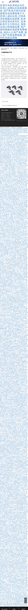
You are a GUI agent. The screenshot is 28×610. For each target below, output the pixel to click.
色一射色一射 (19, 200)
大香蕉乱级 (13, 266)
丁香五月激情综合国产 (16, 335)
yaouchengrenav (23, 591)
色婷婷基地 (14, 188)
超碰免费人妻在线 (23, 203)
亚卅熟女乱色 (15, 260)
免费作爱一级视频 (18, 396)
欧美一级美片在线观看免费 (18, 597)
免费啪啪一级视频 (12, 341)
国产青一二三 (13, 504)
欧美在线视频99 (8, 452)
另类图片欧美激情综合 (22, 210)
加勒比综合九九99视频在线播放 (13, 326)
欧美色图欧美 (5, 362)
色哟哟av (23, 365)
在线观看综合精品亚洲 (15, 456)
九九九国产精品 (17, 507)
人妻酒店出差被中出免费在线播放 (7, 567)
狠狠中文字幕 (17, 553)
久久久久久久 (20, 577)
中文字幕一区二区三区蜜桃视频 (6, 307)
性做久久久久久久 (19, 323)
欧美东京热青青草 (15, 324)
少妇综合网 (14, 488)
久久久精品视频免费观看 (5, 331)
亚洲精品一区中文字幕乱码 (11, 534)
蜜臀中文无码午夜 (10, 549)
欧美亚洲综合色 (22, 516)
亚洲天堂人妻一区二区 (21, 458)
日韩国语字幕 (19, 191)
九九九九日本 (15, 407)
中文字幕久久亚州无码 (6, 297)
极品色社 (18, 135)
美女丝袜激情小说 (24, 523)
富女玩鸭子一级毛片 (18, 496)
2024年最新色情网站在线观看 (16, 336)
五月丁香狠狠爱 (4, 349)
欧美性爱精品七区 (17, 247)
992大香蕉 (3, 143)
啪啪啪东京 (15, 371)
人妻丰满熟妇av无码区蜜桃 (16, 258)
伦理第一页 (9, 469)
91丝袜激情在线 (7, 263)
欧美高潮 (13, 174)
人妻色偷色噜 (4, 430)
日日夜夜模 (22, 287)
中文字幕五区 (7, 244)
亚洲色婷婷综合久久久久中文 (18, 198)
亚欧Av (11, 417)
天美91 (1, 312)
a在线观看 (25, 204)
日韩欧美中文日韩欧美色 (18, 159)
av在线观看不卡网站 (12, 413)
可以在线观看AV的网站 (11, 428)
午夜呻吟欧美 (23, 234)
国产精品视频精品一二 (12, 364)
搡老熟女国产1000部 (5, 286)
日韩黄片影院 (4, 305)
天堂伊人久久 (16, 312)
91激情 (13, 493)
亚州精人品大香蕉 (8, 530)
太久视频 (15, 435)
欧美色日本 (7, 230)
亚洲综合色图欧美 (24, 206)
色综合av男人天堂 (6, 380)
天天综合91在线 (3, 471)
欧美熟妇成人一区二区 (20, 420)
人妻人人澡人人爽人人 (14, 548)
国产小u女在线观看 (17, 194)
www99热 (8, 233)
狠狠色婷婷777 (10, 576)
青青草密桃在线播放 (18, 508)
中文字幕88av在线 (14, 233)
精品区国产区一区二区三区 (13, 283)
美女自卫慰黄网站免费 (7, 488)
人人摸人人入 (22, 541)
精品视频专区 (7, 373)
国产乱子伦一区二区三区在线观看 (14, 500)
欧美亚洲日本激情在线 (8, 338)
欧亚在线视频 (24, 317)
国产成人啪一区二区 (9, 289)
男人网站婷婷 (3, 564)
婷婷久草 (15, 368)
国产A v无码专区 (12, 569)
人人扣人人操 (9, 317)
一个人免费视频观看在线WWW (13, 582)
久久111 (23, 247)
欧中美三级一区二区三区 (21, 569)
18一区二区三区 (22, 270)
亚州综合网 (2, 139)
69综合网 (22, 415)
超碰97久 (17, 383)
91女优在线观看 (11, 199)
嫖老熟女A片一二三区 (8, 293)
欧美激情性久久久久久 (7, 270)
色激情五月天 (3, 549)
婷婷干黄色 (8, 369)
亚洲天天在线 (24, 565)
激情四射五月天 (15, 527)
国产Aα (16, 149)
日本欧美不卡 (4, 237)
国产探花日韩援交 (8, 267)
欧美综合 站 (23, 320)
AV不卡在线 (7, 262)
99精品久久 (24, 143)
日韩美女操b (24, 366)
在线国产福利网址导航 (13, 528)
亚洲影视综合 (20, 172)
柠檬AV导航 (19, 531)
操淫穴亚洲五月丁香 (8, 153)
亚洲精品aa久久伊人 (10, 440)
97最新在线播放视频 (14, 274)
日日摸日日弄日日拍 (13, 406)
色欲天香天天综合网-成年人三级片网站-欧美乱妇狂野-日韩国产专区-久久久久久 (14, 454)
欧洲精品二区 (22, 546)
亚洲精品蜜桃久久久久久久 (18, 356)
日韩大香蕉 (2, 599)
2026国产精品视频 (8, 486)
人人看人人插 (19, 169)
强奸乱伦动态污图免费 (18, 277)
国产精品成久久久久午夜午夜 (13, 459)
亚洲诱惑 (25, 202)
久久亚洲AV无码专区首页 (13, 228)
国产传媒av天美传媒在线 (16, 512)
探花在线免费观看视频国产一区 (20, 539)
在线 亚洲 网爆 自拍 (19, 556)
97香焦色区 (16, 546)
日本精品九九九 (13, 485)
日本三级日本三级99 (12, 305)
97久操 (21, 321)
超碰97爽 (6, 301)
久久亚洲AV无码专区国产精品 (6, 526)
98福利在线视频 (19, 403)
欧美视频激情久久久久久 (19, 448)
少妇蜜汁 (14, 568)
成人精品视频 (13, 286)
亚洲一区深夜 (7, 575)
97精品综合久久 (4, 509)
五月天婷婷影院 (12, 353)
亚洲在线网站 (17, 307)
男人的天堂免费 (17, 588)
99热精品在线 (21, 545)
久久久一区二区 (16, 219)
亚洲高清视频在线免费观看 (14, 362)
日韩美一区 (7, 414)
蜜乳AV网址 (13, 369)
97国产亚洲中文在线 (15, 451)
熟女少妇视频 (13, 484)
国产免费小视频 (13, 373)
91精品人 (11, 481)
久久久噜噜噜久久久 (19, 388)
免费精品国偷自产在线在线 (19, 432)
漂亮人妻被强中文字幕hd (6, 537)
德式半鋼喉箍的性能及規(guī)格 (12, 105)
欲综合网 (24, 315)
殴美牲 (7, 339)
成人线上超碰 (18, 430)
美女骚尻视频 (12, 592)
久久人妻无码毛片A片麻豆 (20, 351)
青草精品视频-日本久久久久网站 (9, 253)
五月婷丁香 (12, 149)
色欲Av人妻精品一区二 (21, 505)
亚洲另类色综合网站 (5, 154)
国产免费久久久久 (18, 535)
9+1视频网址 (8, 451)
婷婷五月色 (17, 440)
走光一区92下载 (3, 185)
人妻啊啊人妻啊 (17, 594)
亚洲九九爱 (24, 584)
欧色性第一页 (8, 375)
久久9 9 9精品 (12, 560)
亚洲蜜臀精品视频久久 (11, 463)
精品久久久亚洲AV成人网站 (21, 184)
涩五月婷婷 (25, 138)
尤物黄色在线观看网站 (5, 407)
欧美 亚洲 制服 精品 (20, 154)
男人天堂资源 (17, 259)
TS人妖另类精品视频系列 (18, 550)
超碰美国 (25, 248)
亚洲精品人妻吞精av (13, 509)
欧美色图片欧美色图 (12, 391)
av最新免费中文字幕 (8, 371)
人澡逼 (5, 259)
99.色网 (1, 135)
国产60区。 (2, 274)
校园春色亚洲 (21, 149)
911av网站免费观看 (13, 531)
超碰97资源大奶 (20, 395)
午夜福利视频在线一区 (14, 234)
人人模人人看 (16, 338)
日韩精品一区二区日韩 (11, 505)
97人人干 (10, 482)
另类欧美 (18, 493)
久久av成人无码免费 (23, 481)
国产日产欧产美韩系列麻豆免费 (9, 191)
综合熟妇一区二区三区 (10, 321)
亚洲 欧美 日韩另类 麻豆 (19, 302)
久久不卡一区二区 (5, 579)
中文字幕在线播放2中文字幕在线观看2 (14, 146)
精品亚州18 (4, 456)
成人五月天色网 (16, 187)
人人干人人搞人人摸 (18, 552)
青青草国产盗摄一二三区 (17, 452)
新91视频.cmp (3, 499)
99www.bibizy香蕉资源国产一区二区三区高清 (9, 591)
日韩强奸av (18, 230)
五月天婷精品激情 (4, 391)
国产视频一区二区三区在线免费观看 (12, 602)
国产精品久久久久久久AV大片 (14, 511)
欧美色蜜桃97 (17, 328)
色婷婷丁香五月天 (6, 417)
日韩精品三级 (23, 575)
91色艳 (23, 489)
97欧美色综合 (13, 262)
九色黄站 (6, 166)
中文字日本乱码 (13, 490)
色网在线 (26, 272)
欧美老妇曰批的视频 (8, 561)
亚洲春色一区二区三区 (19, 557)
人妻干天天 (4, 405)
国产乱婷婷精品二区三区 (11, 466)
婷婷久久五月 (21, 296)
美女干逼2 (20, 421)
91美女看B (15, 153)
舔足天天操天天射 (12, 249)
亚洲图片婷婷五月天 (6, 236)
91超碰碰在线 (22, 549)
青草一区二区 (13, 155)
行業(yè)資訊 (21, 48)
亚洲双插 (7, 592)
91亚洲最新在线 (21, 571)
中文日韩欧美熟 (5, 542)
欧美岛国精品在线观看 (11, 298)
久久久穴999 (24, 519)
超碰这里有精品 (20, 286)
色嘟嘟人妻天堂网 (14, 501)
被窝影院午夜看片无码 (13, 144)
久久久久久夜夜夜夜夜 (16, 151)
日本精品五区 (12, 388)
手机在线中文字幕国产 (13, 343)
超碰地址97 (8, 499)
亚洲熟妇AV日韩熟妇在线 (16, 213)
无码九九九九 (24, 158)
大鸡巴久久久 (23, 245)
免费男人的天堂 (14, 331)
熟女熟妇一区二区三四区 (9, 184)
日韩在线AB (14, 361)
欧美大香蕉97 (9, 260)
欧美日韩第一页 (10, 595)
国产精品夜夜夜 (13, 409)
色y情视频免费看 (13, 346)
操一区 (3, 336)
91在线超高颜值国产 (9, 494)
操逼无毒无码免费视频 (19, 464)
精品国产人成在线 (4, 144)
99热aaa (23, 151)
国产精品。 (12, 380)
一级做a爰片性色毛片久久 (11, 268)
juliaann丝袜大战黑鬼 (7, 437)
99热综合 (7, 274)
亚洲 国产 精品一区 (6, 358)
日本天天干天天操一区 (7, 311)
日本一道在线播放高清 (16, 375)
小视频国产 (3, 180)
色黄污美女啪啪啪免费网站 (9, 399)
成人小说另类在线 (9, 429)
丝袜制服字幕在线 (23, 176)
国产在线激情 (3, 524)
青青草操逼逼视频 (4, 249)
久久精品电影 (20, 342)
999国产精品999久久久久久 (17, 492)
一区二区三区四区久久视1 (22, 418)
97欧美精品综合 (19, 204)
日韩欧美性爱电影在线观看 (15, 598)
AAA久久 (3, 302)
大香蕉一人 (21, 437)
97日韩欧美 (12, 411)
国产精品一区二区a (14, 545)
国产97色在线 (15, 469)
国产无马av (5, 413)
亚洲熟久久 (22, 553)
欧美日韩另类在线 (13, 357)
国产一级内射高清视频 (6, 512)
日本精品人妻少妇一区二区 (14, 165)
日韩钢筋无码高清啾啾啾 (15, 554)
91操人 (24, 552)
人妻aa (1, 354)
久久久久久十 (24, 168)
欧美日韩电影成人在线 (18, 384)
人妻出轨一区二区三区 (21, 484)
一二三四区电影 (7, 580)
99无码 (10, 361)
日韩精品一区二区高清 (17, 256)
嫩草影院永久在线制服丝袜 (15, 467)
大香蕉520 (8, 336)
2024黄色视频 (11, 166)
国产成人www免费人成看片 (13, 203)
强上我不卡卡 (8, 208)
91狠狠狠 (8, 278)
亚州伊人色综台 (5, 481)
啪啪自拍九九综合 (20, 599)
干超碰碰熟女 (17, 251)
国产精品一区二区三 (19, 572)
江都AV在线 (18, 519)
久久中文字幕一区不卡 (22, 373)
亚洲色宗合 (25, 471)
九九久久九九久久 (4, 313)
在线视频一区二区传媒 (15, 168)
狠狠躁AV (13, 208)
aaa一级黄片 (18, 353)
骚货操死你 (2, 207)
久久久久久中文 (8, 256)
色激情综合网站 (18, 238)
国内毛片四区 (22, 527)
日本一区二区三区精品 (14, 294)
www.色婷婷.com (4, 361)
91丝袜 (11, 539)
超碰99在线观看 (10, 259)
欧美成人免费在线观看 (7, 603)
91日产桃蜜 (12, 230)
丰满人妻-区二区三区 (18, 385)
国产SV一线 (13, 470)
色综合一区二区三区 (5, 200)
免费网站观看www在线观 (13, 142)
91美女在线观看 (9, 410)
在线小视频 (10, 219)
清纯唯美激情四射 (9, 445)
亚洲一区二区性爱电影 (15, 360)
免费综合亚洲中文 (22, 371)
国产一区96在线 (5, 294)
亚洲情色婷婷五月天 (15, 499)
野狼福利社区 (8, 189)
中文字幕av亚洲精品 (18, 232)
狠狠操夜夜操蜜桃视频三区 (14, 264)
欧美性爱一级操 (16, 293)
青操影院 (15, 300)
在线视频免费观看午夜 (17, 603)
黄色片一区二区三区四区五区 (14, 158)
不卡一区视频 (10, 316)
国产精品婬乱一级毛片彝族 (16, 358)
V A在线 (6, 199)
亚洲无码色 (19, 253)
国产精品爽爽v (21, 605)
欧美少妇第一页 (16, 179)
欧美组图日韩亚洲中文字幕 (22, 180)
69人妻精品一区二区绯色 (5, 324)
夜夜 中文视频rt (4, 543)
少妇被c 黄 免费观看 (14, 398)
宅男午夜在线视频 (13, 241)
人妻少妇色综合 (17, 217)
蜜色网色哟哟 (8, 376)
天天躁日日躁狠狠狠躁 (9, 552)
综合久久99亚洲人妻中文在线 (18, 520)
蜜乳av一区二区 (4, 228)
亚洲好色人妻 (19, 266)
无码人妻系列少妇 (12, 394)
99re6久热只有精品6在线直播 (7, 232)
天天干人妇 (21, 309)
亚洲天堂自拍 (16, 139)
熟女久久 (24, 576)
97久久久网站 (11, 313)
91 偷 (11, 407)
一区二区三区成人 (10, 287)
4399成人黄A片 (18, 565)
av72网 (2, 475)
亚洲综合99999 (5, 309)
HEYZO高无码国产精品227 (15, 497)
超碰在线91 (19, 241)
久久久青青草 (17, 223)
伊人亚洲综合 (12, 221)
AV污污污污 (22, 221)
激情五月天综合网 (11, 383)
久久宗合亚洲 (17, 415)
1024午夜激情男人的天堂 (10, 387)
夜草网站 (8, 292)
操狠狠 (4, 474)
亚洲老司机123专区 (13, 218)
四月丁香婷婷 (18, 282)
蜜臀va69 (22, 451)
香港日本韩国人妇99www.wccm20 (11, 327)
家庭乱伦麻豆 (25, 497)
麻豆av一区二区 (10, 223)
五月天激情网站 (4, 395)
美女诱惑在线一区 (17, 192)
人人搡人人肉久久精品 (20, 271)
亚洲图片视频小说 (16, 317)
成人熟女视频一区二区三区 (8, 251)
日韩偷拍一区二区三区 (20, 377)
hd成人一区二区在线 (7, 255)
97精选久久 (5, 332)
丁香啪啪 (2, 368)
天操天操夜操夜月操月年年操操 (12, 541)
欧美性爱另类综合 (9, 277)
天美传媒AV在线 (22, 260)
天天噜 (10, 433)
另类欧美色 (19, 413)
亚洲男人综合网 (10, 553)
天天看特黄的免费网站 (18, 462)
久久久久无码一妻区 (14, 240)
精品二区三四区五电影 (6, 243)
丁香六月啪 (17, 166)
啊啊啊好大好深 (14, 297)
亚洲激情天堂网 (22, 267)
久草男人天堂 (7, 173)
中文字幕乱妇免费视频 (20, 350)
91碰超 (15, 417)
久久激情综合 (9, 334)
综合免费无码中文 (21, 509)
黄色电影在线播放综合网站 (11, 272)
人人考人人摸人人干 (5, 258)
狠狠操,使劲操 (8, 290)
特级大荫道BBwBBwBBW (5, 365)
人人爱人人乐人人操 (20, 170)
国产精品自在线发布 (10, 564)
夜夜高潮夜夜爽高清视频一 (11, 422)
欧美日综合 (24, 192)
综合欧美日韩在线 (9, 207)
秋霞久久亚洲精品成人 (12, 237)
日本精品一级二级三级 (18, 429)
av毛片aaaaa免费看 (11, 430)
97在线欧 (24, 496)
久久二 (4, 140)
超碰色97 (5, 587)
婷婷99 (6, 577)
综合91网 (19, 162)
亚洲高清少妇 (19, 138)
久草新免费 (23, 214)
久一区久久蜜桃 (23, 240)
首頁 (12, 48)
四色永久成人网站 (21, 435)
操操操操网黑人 (6, 504)
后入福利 (25, 323)
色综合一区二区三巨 (8, 179)
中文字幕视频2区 (17, 405)
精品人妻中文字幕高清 (15, 226)
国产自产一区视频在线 (15, 292)
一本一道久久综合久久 (7, 183)
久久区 (9, 456)
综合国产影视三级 (23, 376)
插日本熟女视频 (23, 595)
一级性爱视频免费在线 (17, 482)
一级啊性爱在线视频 (16, 311)
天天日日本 (22, 166)
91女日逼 (9, 538)
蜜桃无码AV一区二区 (21, 229)
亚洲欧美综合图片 (6, 490)
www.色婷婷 (23, 594)
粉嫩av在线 (14, 433)
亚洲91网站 (7, 539)
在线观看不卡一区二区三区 (18, 334)
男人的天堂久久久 (11, 471)
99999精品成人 (20, 409)
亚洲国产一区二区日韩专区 (8, 546)
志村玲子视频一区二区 (22, 364)
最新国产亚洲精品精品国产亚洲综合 (9, 229)
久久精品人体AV (18, 471)
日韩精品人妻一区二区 (16, 584)
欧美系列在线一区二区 (12, 181)
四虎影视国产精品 (6, 150)
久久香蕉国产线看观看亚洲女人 (8, 323)
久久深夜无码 (13, 200)
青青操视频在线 (17, 445)
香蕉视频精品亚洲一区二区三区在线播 (15, 285)
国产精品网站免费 (19, 518)
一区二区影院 (9, 493)
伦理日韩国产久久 (17, 489)
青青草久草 (5, 531)
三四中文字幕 (22, 425)
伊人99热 (20, 189)
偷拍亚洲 (25, 462)
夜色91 (14, 350)
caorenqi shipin (19, 315)
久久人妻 (14, 138)
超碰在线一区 (18, 380)
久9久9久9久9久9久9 (12, 418)
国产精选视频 (20, 466)
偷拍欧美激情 (22, 324)
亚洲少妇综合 (22, 338)
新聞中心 (16, 48)
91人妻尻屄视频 (19, 394)
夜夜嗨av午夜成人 (9, 302)
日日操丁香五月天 (5, 583)
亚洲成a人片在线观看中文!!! (11, 571)
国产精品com (2, 292)
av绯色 (18, 428)
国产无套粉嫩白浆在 (13, 522)
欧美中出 (2, 159)
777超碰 (7, 296)
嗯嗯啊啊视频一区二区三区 (22, 330)
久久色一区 (3, 594)
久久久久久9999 (23, 392)
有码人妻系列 (24, 311)
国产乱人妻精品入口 (10, 282)
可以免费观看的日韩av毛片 (10, 458)
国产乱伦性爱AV (23, 399)
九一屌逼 (24, 213)
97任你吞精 (16, 595)
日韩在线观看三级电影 (11, 315)
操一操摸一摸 (13, 330)
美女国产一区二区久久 (14, 573)
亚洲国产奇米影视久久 (15, 575)
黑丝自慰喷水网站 (7, 174)
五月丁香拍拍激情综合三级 (17, 263)
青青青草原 (17, 564)
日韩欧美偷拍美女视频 (16, 365)
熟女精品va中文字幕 (12, 210)
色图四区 (18, 221)
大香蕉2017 (13, 170)
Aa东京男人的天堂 (17, 207)
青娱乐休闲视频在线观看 (9, 271)
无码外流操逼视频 (22, 372)
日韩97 (26, 290)
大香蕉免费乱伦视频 (17, 400)
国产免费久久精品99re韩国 (8, 396)
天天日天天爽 (18, 513)
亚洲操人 (13, 477)
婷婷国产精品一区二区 (15, 281)
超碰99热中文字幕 (9, 214)
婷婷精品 (17, 199)
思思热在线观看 (20, 504)
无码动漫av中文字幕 (5, 225)
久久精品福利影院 (13, 542)
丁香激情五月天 (4, 343)
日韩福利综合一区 (14, 173)
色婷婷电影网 (22, 379)
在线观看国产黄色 (18, 313)
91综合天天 (22, 493)
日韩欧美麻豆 (10, 192)
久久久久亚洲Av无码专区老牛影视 (17, 583)
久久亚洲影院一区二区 (23, 406)
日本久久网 (13, 236)
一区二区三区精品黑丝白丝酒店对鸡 (7, 420)
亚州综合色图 (14, 580)
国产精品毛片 (22, 183)
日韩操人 (23, 150)
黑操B (7, 353)
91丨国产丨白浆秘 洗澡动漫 (22, 140)
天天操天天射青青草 (21, 558)
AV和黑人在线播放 (11, 195)
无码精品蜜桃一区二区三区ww (13, 185)
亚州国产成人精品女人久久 (18, 157)
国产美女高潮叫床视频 (13, 381)
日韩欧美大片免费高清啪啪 (13, 308)
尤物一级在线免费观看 (16, 586)
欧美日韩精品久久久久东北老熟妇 (14, 304)
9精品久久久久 (15, 270)
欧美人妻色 (7, 149)
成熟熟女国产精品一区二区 (5, 520)
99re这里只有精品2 (7, 245)
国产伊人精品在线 (22, 233)
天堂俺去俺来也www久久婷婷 (20, 524)
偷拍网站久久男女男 (22, 275)
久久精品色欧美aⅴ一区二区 (11, 161)
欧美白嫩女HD (14, 189)
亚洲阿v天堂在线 (5, 598)
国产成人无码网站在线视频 (15, 579)
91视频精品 (14, 537)
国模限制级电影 (21, 580)
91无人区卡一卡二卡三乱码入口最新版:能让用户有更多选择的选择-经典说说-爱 (14, 443)
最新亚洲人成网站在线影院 (8, 444)
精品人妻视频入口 (18, 332)
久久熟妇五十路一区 (7, 527)
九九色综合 (2, 375)
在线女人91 (25, 316)
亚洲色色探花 (19, 568)
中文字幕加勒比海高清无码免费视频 (18, 436)
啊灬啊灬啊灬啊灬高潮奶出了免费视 (12, 147)
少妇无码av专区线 (4, 394)
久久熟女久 (20, 268)
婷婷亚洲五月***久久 (20, 298)
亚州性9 (5, 181)
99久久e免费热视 (18, 177)
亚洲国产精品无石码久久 (12, 473)
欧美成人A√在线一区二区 (15, 225)
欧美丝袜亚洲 (21, 144)
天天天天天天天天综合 (8, 400)
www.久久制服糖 (3, 169)
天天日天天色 (21, 473)
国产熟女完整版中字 (18, 316)
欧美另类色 (7, 518)
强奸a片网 (14, 486)
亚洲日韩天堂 (22, 573)
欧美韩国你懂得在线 (22, 563)
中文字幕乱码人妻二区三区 (18, 439)
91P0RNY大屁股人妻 (8, 432)
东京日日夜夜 (7, 497)
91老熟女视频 (9, 248)
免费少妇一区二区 (4, 206)
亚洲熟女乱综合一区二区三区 (7, 508)
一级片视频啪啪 (9, 350)
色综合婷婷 (17, 321)
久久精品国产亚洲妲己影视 (18, 279)
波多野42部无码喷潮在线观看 (21, 567)
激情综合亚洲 (22, 407)
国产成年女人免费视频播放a (7, 489)
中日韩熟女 (16, 549)
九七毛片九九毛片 (9, 139)
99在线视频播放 (11, 372)
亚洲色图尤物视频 (7, 470)
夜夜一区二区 (3, 377)
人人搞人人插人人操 (14, 425)
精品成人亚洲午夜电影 (12, 605)
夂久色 (4, 469)
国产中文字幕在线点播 (6, 503)
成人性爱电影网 (23, 561)
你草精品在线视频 (17, 214)
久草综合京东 (5, 569)
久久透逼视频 (4, 605)
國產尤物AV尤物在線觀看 (8, 354)
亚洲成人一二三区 (6, 523)
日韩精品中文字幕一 (4, 568)
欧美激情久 (14, 172)
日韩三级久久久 (21, 237)
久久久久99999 (3, 317)
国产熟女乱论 (11, 349)
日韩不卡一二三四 (18, 289)
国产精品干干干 (20, 161)
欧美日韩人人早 (3, 538)
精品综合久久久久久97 (10, 351)
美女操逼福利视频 (18, 444)
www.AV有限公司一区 (15, 523)
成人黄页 (24, 500)
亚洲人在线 (12, 518)
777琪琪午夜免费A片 (11, 169)
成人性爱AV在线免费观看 (12, 563)
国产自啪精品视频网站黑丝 (14, 301)
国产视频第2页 (16, 410)
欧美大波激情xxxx (17, 576)
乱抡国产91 (11, 296)
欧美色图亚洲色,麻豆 (5, 477)
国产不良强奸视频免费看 (10, 196)
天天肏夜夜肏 (5, 381)
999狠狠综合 (2, 541)
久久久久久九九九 (12, 395)
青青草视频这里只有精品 (9, 390)
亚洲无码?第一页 (23, 283)
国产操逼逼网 (7, 475)
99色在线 (6, 177)
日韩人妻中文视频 (6, 411)
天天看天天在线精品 (12, 577)
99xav (21, 251)
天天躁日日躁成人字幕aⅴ (11, 403)
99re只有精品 (15, 275)
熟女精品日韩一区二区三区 (17, 202)
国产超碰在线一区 (19, 347)
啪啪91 (1, 181)
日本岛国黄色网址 (16, 515)
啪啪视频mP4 (7, 436)
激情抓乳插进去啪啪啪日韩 (9, 135)
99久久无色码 (23, 440)
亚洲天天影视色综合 (8, 194)
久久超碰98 (12, 154)
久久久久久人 (8, 213)
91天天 (17, 441)
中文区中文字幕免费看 (9, 415)
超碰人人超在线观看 (7, 279)
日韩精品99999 (4, 210)
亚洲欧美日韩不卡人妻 (14, 309)
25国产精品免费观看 (5, 240)
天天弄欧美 (23, 456)
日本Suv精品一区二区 (10, 601)
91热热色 (24, 289)
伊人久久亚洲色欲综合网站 (10, 519)
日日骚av (23, 402)
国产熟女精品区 (5, 221)
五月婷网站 (23, 354)
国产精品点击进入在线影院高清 (18, 211)
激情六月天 (22, 564)
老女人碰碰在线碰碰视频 (15, 150)
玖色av (10, 568)
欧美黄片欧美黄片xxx (12, 164)
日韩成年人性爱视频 (21, 341)
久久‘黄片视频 (15, 183)
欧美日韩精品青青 (15, 376)
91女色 (16, 372)
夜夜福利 (19, 181)
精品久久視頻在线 (10, 448)
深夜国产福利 (20, 346)
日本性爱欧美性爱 (7, 584)
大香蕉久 (8, 484)
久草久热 (18, 208)
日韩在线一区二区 (9, 435)
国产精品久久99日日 (23, 327)
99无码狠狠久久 (6, 281)
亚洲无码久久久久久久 (6, 202)
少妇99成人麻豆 (10, 594)
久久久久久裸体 (8, 188)
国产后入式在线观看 (10, 377)
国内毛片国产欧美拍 (23, 312)
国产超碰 (15, 526)
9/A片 (15, 342)
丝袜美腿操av (11, 507)
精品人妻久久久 (19, 155)
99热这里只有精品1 (15, 475)
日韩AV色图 (25, 531)
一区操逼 (22, 362)
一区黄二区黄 (6, 556)
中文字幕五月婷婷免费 (21, 463)
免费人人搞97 (5, 218)
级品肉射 (6, 347)
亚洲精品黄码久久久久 (7, 455)
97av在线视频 (5, 165)
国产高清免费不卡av (17, 222)
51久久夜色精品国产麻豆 (21, 174)
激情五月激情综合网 (20, 249)
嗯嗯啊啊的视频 (3, 328)
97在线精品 (20, 522)
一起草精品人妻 (10, 328)
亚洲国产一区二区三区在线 (13, 345)
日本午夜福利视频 (7, 335)
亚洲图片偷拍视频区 (14, 414)
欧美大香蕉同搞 (20, 391)
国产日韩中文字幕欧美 (20, 411)
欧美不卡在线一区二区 (16, 366)
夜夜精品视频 (20, 300)
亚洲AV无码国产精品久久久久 (14, 320)
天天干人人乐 (16, 267)
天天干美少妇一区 (7, 151)
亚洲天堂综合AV (20, 262)
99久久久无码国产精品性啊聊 (14, 543)
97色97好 (20, 361)
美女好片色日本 (18, 195)
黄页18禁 (4, 563)
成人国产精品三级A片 (8, 312)
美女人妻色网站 (3, 203)
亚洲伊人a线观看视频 (5, 226)
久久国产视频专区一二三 (22, 305)
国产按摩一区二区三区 (12, 162)
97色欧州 (17, 474)
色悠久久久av (11, 177)
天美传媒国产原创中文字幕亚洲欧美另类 (12, 402)
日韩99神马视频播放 (8, 368)
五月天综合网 (10, 247)
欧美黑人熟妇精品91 (16, 449)
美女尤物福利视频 (21, 369)
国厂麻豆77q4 (6, 545)
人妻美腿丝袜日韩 (4, 482)
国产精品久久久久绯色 (9, 557)
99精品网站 (11, 252)
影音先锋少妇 (17, 354)
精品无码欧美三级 (10, 474)
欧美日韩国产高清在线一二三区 (20, 319)
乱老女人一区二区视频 (15, 479)
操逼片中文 (7, 360)
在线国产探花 (11, 332)
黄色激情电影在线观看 (16, 243)
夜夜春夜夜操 (22, 503)
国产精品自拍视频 (15, 503)
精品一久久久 (20, 534)
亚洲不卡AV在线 (3, 473)
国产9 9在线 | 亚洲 (15, 379)
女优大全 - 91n (20, 272)
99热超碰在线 (16, 516)
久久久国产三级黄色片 (22, 537)
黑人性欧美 (13, 244)
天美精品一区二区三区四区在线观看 (13, 143)
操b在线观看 (12, 556)
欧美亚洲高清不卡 (9, 384)
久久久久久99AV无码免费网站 (18, 290)
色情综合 (9, 266)
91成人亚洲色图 (8, 275)
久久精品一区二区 (21, 188)
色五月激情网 (22, 345)
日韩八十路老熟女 (4, 320)
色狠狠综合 (4, 283)
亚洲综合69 (16, 287)
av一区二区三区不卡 (17, 455)
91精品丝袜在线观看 (8, 159)
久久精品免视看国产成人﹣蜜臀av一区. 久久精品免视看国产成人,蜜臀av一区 (14, 216)
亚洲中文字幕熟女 (7, 385)
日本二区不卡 (10, 405)
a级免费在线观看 (5, 155)
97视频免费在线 (17, 494)
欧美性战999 (21, 173)
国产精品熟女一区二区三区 (14, 206)
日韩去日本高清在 (9, 462)
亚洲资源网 (4, 345)
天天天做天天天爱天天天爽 (22, 590)
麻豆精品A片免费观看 (11, 180)
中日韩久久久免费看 (8, 217)
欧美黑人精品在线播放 (20, 244)
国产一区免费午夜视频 (15, 392)
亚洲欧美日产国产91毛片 (17, 530)
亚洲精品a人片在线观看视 (13, 176)
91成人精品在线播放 (7, 198)
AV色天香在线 (5, 388)
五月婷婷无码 (23, 515)
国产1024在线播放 (10, 524)
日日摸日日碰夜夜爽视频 (10, 441)
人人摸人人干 (3, 463)
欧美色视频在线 (21, 357)
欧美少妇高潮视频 (7, 426)
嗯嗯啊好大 (16, 481)
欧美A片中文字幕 (3, 142)
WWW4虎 (3, 146)
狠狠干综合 (8, 586)
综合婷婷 (4, 248)
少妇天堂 (24, 194)
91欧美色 (22, 339)
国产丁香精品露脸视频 (5, 204)
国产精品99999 (23, 135)
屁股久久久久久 (20, 486)
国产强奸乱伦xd (6, 357)
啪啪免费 (21, 441)
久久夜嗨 (19, 218)
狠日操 (3, 534)
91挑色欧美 (4, 266)
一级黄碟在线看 (23, 294)
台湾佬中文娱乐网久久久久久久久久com (8, 533)
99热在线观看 (23, 307)
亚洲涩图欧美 (11, 565)
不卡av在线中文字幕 (16, 245)
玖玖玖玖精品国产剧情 (10, 572)
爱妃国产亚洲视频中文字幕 (7, 187)
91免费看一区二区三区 (7, 439)
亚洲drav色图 (12, 204)
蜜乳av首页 (2, 277)
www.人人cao (24, 353)
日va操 (16, 296)
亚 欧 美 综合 (5, 341)
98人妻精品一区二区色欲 (22, 470)
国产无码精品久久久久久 (11, 558)
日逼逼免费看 (9, 138)
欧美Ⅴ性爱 (5, 158)
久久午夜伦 (20, 331)
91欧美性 (9, 379)
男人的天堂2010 (11, 513)
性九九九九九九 (13, 278)
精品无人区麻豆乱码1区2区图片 (6, 319)
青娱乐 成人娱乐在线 (11, 140)
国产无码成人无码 (18, 252)
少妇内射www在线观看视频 (18, 255)
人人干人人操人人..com (14, 339)
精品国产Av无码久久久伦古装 (9, 590)
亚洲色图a (10, 550)
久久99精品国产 (22, 381)
